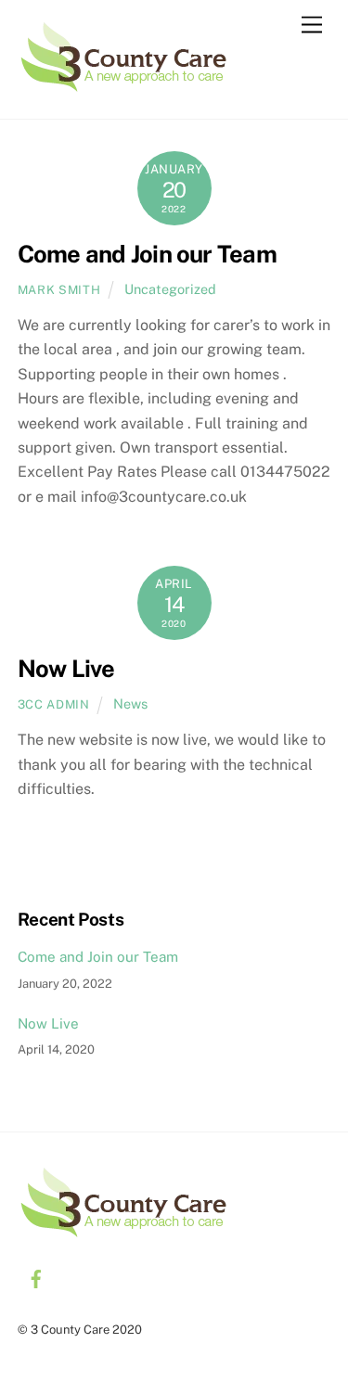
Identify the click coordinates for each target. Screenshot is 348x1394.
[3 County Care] (123, 85)
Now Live (66, 669)
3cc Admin (54, 704)
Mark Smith (59, 290)
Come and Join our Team (147, 254)
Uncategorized (170, 289)
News (130, 703)
